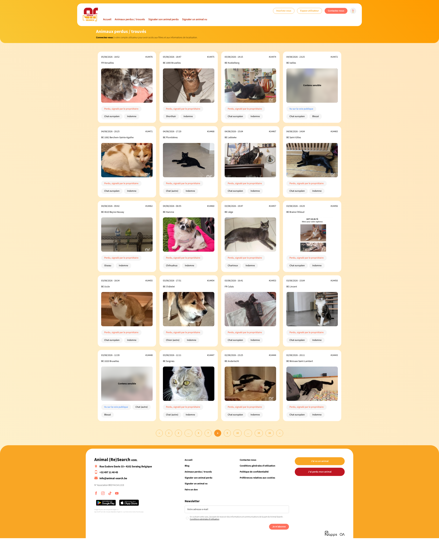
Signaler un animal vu (194, 19)
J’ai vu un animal (320, 461)
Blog (187, 466)
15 (259, 433)
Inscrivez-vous (283, 11)
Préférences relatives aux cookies (257, 478)
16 (269, 433)
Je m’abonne (279, 526)
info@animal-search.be (113, 478)
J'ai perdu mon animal (319, 472)
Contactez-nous (336, 11)
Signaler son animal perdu (163, 19)
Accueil (107, 19)
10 (237, 433)
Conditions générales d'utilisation (257, 466)
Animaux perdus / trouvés (130, 19)
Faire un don (191, 489)
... (188, 433)
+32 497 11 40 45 (108, 472)
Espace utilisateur (309, 11)
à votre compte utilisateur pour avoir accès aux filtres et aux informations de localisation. (146, 37)
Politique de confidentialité (254, 472)
